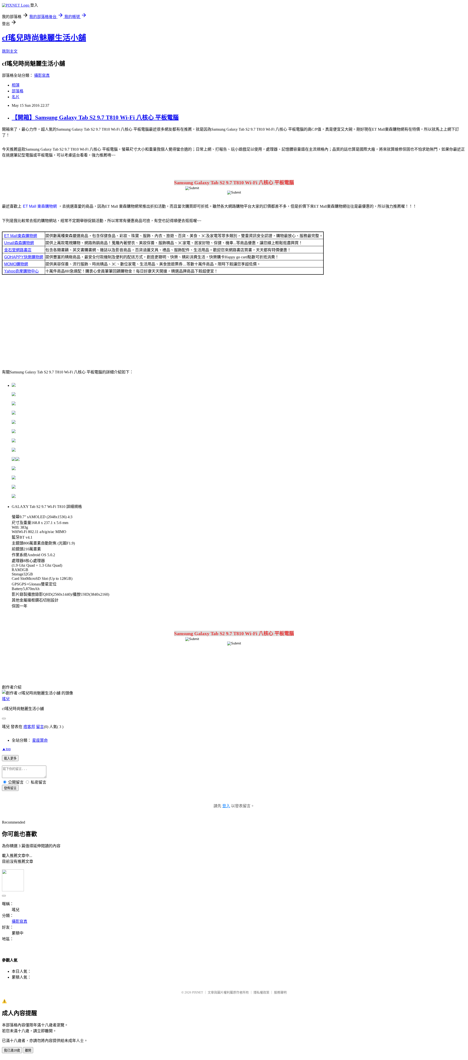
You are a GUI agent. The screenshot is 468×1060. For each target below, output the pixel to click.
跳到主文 (10, 51)
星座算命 (40, 740)
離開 (28, 1050)
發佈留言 (10, 788)
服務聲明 (280, 992)
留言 (40, 727)
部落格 (17, 91)
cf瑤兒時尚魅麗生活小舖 (44, 37)
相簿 (16, 85)
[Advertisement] (234, 321)
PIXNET (197, 992)
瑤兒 (6, 699)
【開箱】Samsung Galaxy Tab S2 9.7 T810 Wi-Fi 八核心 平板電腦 (95, 117)
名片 (16, 97)
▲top (6, 749)
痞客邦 (29, 727)
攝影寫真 (42, 75)
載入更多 (10, 758)
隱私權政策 (261, 992)
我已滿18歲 (12, 1050)
